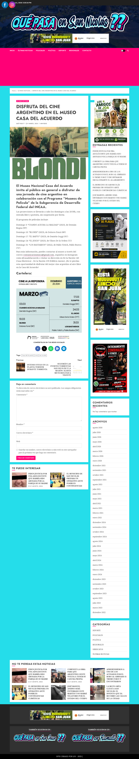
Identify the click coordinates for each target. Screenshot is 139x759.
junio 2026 (97, 437)
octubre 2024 (98, 532)
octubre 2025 (98, 475)
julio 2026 (97, 432)
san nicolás (42, 355)
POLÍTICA (51, 50)
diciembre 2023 (99, 579)
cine (36, 355)
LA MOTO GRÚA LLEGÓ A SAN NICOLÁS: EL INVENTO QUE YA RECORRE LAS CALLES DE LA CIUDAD (97, 692)
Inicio (12, 50)
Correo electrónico (24, 433)
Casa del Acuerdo (27, 355)
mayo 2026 (97, 442)
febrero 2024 (98, 570)
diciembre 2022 (99, 612)
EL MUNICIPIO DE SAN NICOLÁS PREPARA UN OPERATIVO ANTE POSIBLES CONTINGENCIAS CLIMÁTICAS (57, 479)
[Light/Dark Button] (123, 51)
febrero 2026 (98, 456)
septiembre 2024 (100, 536)
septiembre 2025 (100, 480)
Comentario (21, 394)
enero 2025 (97, 517)
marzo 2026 (97, 451)
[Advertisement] (69, 69)
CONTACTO (86, 50)
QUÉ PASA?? (20, 124)
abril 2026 (97, 446)
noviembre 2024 (99, 527)
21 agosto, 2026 (36, 486)
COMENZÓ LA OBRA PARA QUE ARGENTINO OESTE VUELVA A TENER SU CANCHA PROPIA (110, 164)
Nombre (20, 424)
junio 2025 (97, 494)
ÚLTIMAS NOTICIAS (25, 50)
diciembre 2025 (99, 465)
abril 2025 (97, 503)
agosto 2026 (97, 427)
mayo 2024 (97, 555)
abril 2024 (97, 560)
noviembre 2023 (99, 584)
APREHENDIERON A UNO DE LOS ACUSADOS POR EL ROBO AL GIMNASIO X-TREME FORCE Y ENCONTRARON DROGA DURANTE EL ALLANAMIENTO (97, 675)
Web (18, 441)
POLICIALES (40, 50)
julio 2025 (97, 489)
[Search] (128, 51)
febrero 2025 (98, 513)
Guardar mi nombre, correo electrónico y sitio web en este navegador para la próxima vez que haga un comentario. (48, 451)
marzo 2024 (97, 565)
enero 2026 (97, 461)
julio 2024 (97, 546)
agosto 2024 (97, 541)
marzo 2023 (97, 608)
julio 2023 (97, 603)
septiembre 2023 (100, 593)
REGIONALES (74, 50)
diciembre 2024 (99, 522)
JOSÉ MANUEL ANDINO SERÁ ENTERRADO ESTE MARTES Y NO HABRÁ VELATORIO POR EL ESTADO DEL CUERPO (58, 692)
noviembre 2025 (99, 470)
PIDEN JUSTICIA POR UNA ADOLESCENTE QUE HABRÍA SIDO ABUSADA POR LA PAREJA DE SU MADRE (19, 479)
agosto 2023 (97, 598)
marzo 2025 (97, 508)
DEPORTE (62, 50)
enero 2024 (97, 574)
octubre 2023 (98, 588)
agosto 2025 (97, 484)
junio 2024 (97, 551)
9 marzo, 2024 (32, 124)
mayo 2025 (97, 498)
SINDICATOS (98, 649)
